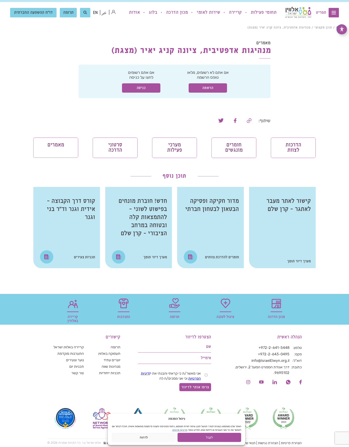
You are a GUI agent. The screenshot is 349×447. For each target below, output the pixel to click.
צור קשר (77, 373)
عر (104, 13)
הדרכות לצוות (293, 147)
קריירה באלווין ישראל (68, 347)
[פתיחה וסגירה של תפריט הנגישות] (342, 29)
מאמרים (55, 145)
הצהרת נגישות (268, 443)
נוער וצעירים (75, 360)
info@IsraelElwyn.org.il (270, 360)
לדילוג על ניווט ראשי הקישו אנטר (314, 3)
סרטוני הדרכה (115, 147)
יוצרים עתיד (112, 360)
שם (208, 347)
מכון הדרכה (177, 12)
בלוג (153, 12)
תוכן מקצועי (323, 27)
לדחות (144, 437)
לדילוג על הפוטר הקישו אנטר (280, 327)
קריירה (235, 12)
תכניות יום (76, 366)
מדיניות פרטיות (179, 430)
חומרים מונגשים (234, 147)
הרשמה (207, 88)
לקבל (209, 437)
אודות (134, 12)
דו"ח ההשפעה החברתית (33, 13)
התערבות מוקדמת (70, 353)
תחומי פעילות (263, 12)
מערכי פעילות (174, 147)
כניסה (141, 88)
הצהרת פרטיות (291, 443)
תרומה (68, 13)
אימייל (206, 358)
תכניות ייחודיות (109, 373)
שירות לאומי (208, 12)
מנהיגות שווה (111, 366)
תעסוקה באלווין (109, 353)
